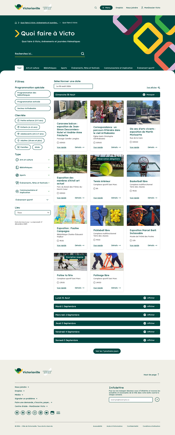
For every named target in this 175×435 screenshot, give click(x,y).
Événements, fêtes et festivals (85, 68)
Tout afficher (152, 87)
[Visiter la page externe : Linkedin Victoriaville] (40, 413)
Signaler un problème (25, 398)
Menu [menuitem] (107, 8)
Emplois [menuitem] (119, 8)
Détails (78, 147)
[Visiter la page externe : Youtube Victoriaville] (46, 413)
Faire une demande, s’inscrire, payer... (32, 402)
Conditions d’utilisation (151, 426)
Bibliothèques (50, 68)
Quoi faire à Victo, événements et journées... (39, 23)
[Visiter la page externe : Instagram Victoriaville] (35, 413)
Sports (64, 68)
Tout (19, 68)
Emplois (18, 391)
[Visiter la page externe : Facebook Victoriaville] (17, 413)
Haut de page (150, 375)
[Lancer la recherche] (82, 54)
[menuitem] (33, 8)
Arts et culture (32, 68)
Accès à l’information (114, 426)
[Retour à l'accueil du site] (16, 23)
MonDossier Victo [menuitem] (152, 8)
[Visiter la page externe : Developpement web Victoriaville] (58, 413)
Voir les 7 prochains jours (107, 351)
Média (18, 395)
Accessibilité (97, 426)
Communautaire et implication (118, 68)
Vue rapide (61, 147)
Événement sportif (145, 68)
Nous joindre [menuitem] (132, 8)
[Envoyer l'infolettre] (157, 399)
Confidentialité (132, 426)
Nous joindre (21, 387)
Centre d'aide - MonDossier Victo (30, 406)
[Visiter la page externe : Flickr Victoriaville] (52, 413)
